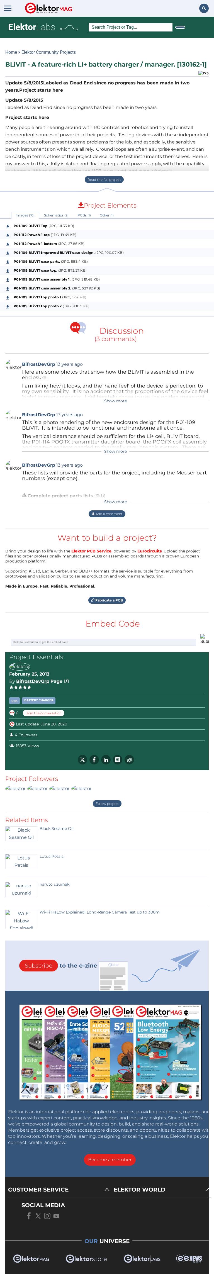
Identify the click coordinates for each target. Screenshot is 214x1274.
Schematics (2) (56, 215)
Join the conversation (44, 713)
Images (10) (25, 215)
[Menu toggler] (8, 8)
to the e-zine (61, 965)
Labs (31, 27)
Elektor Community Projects (48, 52)
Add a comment (109, 514)
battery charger (38, 700)
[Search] (180, 27)
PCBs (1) (84, 215)
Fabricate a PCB (108, 600)
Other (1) (107, 215)
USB (14, 701)
